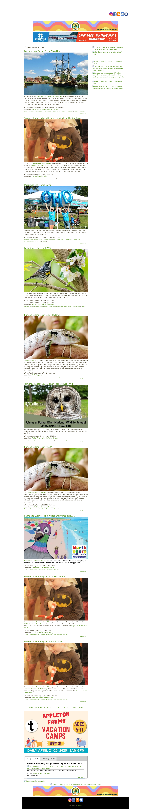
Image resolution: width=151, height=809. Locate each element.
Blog (93, 18)
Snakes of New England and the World (43, 641)
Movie (62, 239)
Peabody (26, 508)
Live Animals (41, 178)
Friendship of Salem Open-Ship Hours (43, 51)
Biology (33, 440)
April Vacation (67, 306)
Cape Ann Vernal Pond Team (42, 163)
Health (87, 18)
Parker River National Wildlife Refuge (45, 438)
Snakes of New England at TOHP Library (44, 576)
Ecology (65, 440)
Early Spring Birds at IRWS (37, 247)
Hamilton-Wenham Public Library (35, 689)
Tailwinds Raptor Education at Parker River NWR (48, 383)
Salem (25, 111)
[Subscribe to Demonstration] (34, 781)
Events (54, 18)
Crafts (75, 239)
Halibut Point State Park (39, 165)
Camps (80, 18)
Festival (54, 111)
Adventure (84, 306)
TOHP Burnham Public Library (34, 624)
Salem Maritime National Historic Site (49, 96)
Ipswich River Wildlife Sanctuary (43, 304)
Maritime (76, 111)
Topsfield (26, 306)
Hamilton (26, 634)
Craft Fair (38, 241)
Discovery (64, 111)
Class (34, 306)
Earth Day (60, 306)
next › (75, 707)
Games (36, 239)
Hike (31, 306)
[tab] (32, 759)
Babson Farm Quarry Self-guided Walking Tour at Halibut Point (54, 763)
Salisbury (26, 377)
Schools (62, 18)
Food (79, 239)
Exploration (31, 111)
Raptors (43, 440)
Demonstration (39, 111)
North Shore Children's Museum (35, 492)
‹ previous (38, 707)
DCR (55, 178)
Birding (55, 306)
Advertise (100, 18)
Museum (56, 508)
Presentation (47, 111)
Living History (69, 239)
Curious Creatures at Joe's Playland (42, 314)
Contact (109, 18)
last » (81, 707)
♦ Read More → (81, 777)
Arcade (55, 377)
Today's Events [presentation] (32, 759)
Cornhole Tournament (29, 241)
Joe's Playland (29, 360)
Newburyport (27, 440)
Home (48, 18)
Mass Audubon (28, 308)
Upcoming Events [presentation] (48, 759)
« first (31, 707)
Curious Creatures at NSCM (38, 446)
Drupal (80, 805)
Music (31, 239)
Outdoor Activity (56, 239)
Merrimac (26, 239)
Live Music (70, 111)
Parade (44, 241)
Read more (83, 113)
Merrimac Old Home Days (37, 184)
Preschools (71, 18)
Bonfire (40, 239)
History (58, 111)
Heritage (82, 111)
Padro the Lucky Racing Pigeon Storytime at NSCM (49, 515)
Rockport (26, 178)
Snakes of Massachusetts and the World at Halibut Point (52, 117)
